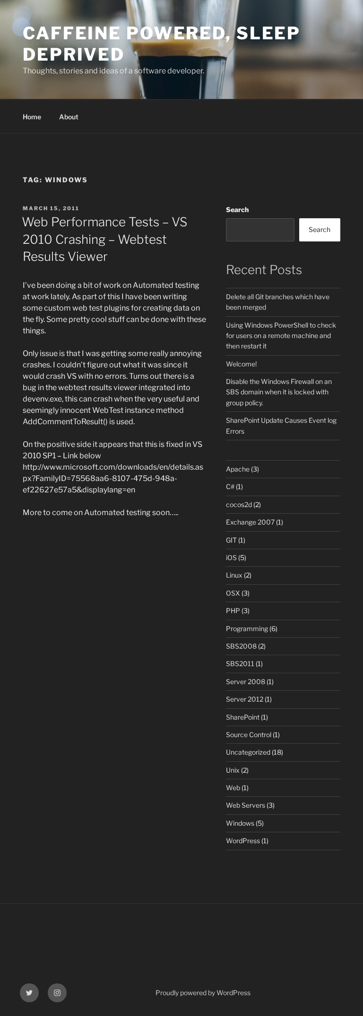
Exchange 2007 (250, 522)
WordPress (243, 841)
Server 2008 (245, 681)
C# (230, 486)
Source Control (248, 735)
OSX (233, 593)
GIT (231, 540)
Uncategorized (248, 752)
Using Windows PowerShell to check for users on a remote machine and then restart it (281, 335)
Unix (233, 770)
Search (237, 209)
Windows (240, 823)
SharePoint (242, 717)
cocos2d (239, 504)
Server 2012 (244, 699)
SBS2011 (240, 664)
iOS (231, 557)
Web (233, 788)
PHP (233, 610)
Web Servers (245, 805)
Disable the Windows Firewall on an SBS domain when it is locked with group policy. (279, 392)
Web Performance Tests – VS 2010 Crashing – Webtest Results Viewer (104, 239)
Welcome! (241, 364)
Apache (238, 469)
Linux (234, 575)
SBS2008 (241, 646)
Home (32, 117)
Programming (247, 628)
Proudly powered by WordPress (203, 993)
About (68, 117)
